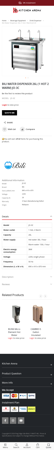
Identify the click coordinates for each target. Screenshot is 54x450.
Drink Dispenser (35, 20)
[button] (26, 78)
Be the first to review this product (17, 93)
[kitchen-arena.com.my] (27, 10)
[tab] (27, 216)
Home (4, 20)
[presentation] (41, 296)
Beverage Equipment (18, 20)
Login (4, 105)
